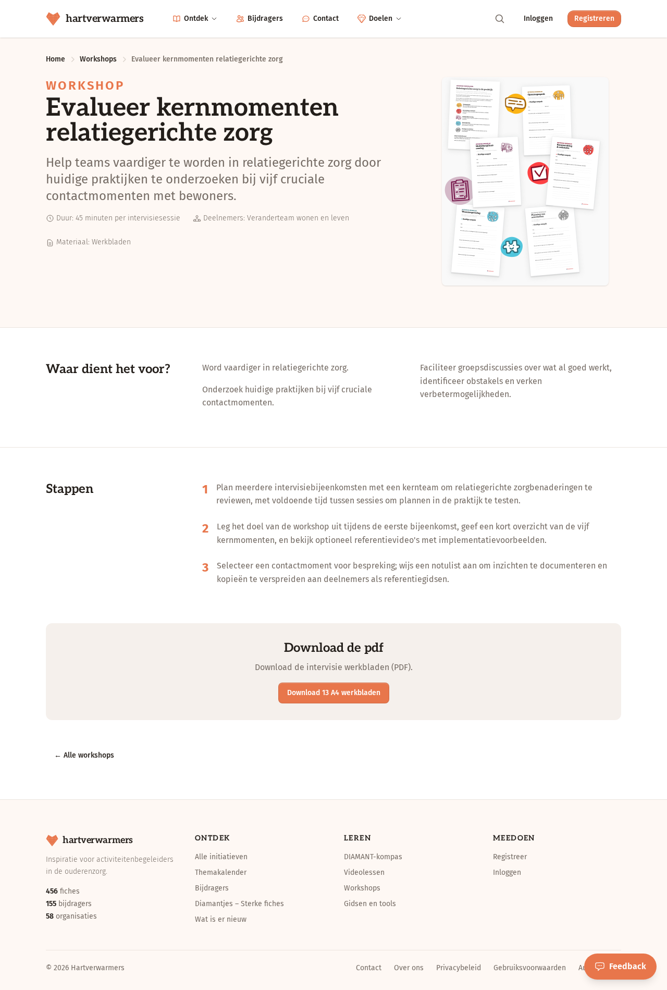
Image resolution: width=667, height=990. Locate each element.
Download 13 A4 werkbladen (333, 692)
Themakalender (220, 872)
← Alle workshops (84, 755)
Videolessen (364, 872)
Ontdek (196, 18)
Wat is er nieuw (220, 919)
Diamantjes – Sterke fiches (239, 903)
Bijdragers (265, 18)
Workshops (98, 59)
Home (55, 59)
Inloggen (538, 18)
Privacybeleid (458, 967)
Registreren (594, 18)
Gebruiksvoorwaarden (529, 967)
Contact (326, 18)
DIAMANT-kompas (373, 856)
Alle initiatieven (221, 856)
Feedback (627, 966)
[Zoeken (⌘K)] (499, 18)
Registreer (510, 856)
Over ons (409, 967)
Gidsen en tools (370, 903)
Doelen (380, 18)
